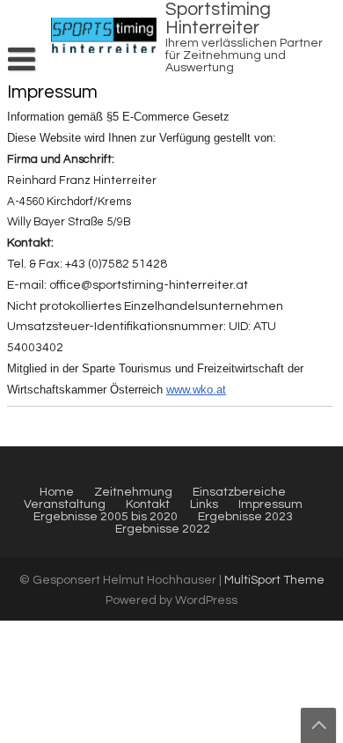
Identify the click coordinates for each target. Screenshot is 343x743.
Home (57, 492)
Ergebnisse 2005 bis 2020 (105, 517)
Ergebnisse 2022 (162, 529)
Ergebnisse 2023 (245, 517)
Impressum (270, 504)
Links (204, 504)
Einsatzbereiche (239, 492)
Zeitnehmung (133, 492)
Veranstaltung (65, 504)
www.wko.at (196, 389)
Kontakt (148, 504)
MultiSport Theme (274, 580)
